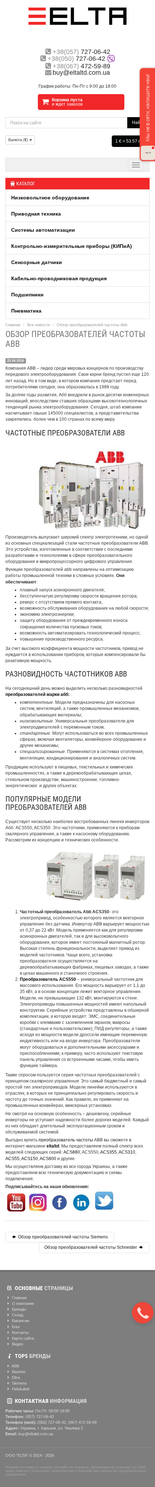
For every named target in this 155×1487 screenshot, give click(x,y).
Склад (17, 1315)
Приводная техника (36, 214)
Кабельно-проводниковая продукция (59, 278)
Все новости (38, 325)
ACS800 (48, 1158)
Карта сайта (22, 1338)
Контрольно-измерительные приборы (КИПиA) (71, 246)
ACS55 (12, 1158)
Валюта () (18, 140)
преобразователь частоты (66, 1139)
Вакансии (20, 1321)
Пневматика (26, 311)
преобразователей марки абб (36, 694)
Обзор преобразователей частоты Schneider (91, 1247)
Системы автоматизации (43, 230)
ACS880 (71, 1152)
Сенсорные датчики (36, 262)
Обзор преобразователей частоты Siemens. (63, 1236)
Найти (138, 122)
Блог (15, 1327)
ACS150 (29, 1158)
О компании (22, 1303)
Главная (12, 325)
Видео (17, 1344)
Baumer (18, 1372)
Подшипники (27, 294)
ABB (15, 1366)
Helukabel (20, 1389)
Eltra (15, 1377)
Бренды (18, 1309)
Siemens (19, 1383)
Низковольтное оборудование (50, 197)
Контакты (20, 1332)
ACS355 (108, 1152)
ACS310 (127, 1152)
